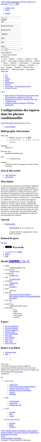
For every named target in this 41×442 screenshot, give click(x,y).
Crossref (20, 59)
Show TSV (9, 339)
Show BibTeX (10, 337)
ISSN (3, 38)
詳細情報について (19, 261)
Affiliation (4, 34)
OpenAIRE (30, 69)
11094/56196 (13, 283)
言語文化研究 (10, 224)
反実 (6, 256)
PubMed (18, 67)
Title (2, 22)
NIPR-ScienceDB (17, 69)
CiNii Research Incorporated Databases (22, 386)
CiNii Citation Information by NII (12, 2)
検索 (17, 4)
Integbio (9, 67)
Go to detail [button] (27, 2)
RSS (10, 414)
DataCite (28, 59)
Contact (11, 392)
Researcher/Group (7, 26)
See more (4, 243)
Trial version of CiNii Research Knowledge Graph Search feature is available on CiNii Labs (22, 96)
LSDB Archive (28, 67)
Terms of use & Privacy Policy (19, 388)
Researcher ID (5, 30)
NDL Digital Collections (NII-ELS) (20, 61)
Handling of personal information (20, 390)
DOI (2, 42)
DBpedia (22, 65)
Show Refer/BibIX (11, 334)
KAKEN (31, 65)
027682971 (13, 287)
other (6, 354)
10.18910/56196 (14, 279)
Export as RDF (10, 332)
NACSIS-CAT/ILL (10, 65)
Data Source (5, 57)
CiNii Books (35, 63)
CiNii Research (14, 401)
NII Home (12, 394)
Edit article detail (10, 352)
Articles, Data (9, 8)
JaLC (5, 59)
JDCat (5, 63)
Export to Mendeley (11, 330)
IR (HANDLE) (9, 123)
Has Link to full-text (10, 55)
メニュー (11, 4)
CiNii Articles (24, 63)
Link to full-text (6, 53)
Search (4, 19)
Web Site (18, 123)
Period (3, 46)
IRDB (11, 59)
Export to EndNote (11, 328)
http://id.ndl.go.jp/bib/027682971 (20, 294)
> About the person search (22, 86)
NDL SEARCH (10, 175)
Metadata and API (15, 405)
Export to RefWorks (11, 326)
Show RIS (8, 336)
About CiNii (13, 384)
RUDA (37, 61)
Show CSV (9, 341)
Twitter (11, 416)
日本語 (7, 13)
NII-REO (12, 427)
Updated (12, 412)
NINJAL (13, 63)
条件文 (7, 254)
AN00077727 (14, 275)
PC (2, 377)
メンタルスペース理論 (13, 252)
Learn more (19, 372)
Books (7, 10)
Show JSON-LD (10, 343)
